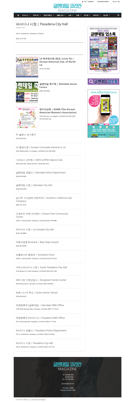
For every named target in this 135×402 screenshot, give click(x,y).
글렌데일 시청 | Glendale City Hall (34, 185)
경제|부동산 (48, 15)
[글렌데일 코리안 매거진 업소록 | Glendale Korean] (67, 8)
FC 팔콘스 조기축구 (26, 134)
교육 (69, 15)
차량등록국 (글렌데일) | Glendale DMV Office (40, 305)
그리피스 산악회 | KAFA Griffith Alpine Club (39, 159)
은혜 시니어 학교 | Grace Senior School (37, 292)
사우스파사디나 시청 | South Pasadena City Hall (41, 267)
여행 (77, 15)
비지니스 (25, 15)
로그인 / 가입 (116, 1)
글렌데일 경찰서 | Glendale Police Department (41, 172)
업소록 (105, 15)
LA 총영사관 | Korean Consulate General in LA (41, 147)
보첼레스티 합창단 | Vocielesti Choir (35, 254)
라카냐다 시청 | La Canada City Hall (35, 229)
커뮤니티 (36, 15)
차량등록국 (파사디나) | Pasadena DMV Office (40, 317)
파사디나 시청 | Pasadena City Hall (34, 343)
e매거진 (96, 15)
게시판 (86, 15)
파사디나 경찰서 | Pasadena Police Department (41, 330)
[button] (118, 15)
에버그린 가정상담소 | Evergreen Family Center (41, 279)
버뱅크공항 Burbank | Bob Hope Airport (37, 242)
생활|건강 (60, 15)
